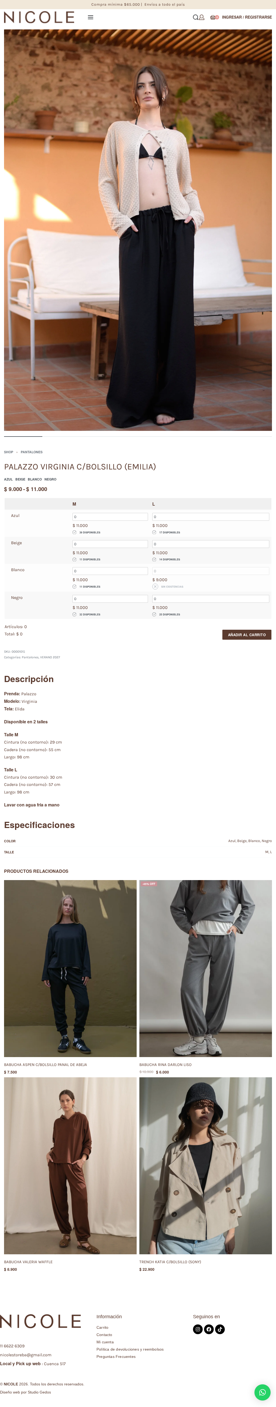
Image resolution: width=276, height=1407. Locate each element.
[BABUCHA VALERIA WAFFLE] (70, 1165)
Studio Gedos (39, 1392)
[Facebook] (209, 1329)
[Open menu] (91, 17)
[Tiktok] (220, 1329)
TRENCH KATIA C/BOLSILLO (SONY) (170, 1261)
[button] (262, 1392)
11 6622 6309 (12, 1345)
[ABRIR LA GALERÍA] (138, 230)
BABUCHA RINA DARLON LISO (165, 1064)
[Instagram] (198, 1329)
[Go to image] (23, 436)
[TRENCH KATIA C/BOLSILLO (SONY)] (205, 1165)
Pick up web (28, 1363)
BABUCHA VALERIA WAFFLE (28, 1261)
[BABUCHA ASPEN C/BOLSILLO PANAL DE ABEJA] (70, 968)
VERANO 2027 (50, 657)
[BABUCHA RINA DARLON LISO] (205, 968)
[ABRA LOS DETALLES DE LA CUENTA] (202, 17)
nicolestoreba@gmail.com (25, 1354)
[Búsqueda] (196, 17)
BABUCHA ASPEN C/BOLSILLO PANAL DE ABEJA (45, 1064)
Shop (8, 451)
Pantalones (32, 451)
